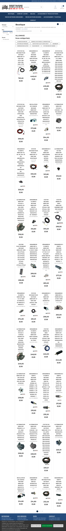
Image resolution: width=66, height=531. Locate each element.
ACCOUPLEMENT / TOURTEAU (52, 17)
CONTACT (33, 20)
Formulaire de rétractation (39, 518)
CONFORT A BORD (22, 13)
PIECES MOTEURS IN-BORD (33, 17)
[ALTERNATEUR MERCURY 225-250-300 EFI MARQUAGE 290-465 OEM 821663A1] (20, 394)
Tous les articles (19, 27)
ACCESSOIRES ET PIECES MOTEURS (48, 13)
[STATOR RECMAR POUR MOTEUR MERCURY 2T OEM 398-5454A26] (46, 498)
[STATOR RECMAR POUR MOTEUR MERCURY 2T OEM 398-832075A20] (33, 170)
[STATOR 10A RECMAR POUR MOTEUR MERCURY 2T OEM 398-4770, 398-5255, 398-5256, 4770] (20, 75)
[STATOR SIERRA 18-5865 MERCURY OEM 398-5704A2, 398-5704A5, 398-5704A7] (46, 351)
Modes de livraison (21, 518)
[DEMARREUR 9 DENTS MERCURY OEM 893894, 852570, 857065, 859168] (46, 171)
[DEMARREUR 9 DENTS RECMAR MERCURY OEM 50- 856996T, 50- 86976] (58, 500)
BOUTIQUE (11, 13)
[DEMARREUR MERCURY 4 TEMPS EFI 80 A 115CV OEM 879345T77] (58, 311)
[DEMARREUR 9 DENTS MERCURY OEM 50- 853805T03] (46, 313)
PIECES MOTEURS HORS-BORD (14, 17)
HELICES (32, 13)
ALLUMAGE (24, 29)
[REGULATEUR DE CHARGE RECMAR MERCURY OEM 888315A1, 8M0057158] (33, 125)
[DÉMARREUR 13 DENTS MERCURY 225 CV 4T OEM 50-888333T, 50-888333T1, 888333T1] (20, 315)
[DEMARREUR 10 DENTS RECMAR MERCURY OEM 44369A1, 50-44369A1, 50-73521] (33, 351)
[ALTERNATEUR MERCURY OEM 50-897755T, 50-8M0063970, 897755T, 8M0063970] (58, 446)
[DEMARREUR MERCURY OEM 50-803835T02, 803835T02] (33, 498)
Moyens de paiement (22, 519)
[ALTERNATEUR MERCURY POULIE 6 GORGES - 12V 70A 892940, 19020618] (58, 124)
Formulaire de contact (54, 518)
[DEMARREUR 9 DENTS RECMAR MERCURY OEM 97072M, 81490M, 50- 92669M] (33, 73)
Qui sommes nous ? (6, 518)
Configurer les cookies (54, 519)
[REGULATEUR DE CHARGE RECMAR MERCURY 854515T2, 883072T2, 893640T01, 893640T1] (20, 498)
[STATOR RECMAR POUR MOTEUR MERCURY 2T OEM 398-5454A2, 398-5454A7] (33, 315)
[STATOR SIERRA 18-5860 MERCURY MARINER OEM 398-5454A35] (58, 223)
